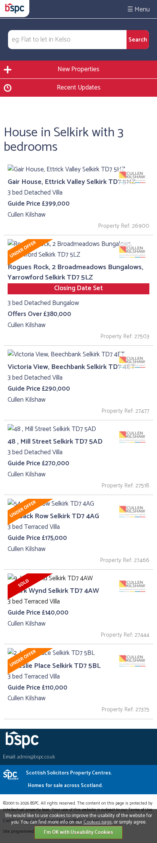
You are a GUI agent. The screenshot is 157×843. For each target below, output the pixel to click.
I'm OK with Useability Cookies (78, 833)
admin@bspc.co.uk (36, 757)
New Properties (78, 69)
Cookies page (97, 822)
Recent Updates (79, 87)
